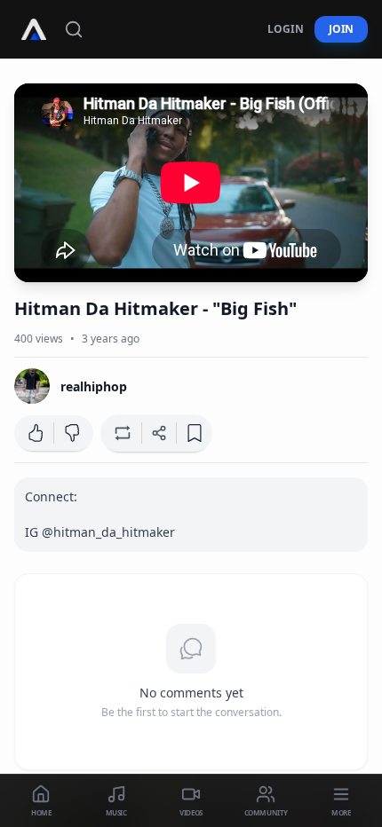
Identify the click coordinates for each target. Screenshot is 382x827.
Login (285, 28)
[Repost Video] (120, 433)
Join (341, 28)
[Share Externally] (159, 433)
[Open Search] (74, 29)
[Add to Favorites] (194, 433)
